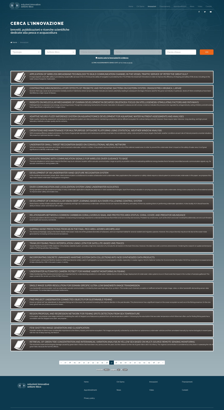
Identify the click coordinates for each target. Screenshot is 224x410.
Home (14, 42)
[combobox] (25, 52)
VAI (206, 52)
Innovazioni (24, 42)
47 (158, 362)
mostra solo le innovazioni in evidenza (112, 58)
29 (74, 362)
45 (149, 362)
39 (121, 362)
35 (102, 362)
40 (126, 362)
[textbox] (25, 52)
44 (144, 362)
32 (88, 362)
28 (70, 362)
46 (154, 362)
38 (116, 362)
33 (93, 362)
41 (130, 362)
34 (97, 362)
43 (139, 362)
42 (135, 362)
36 (107, 362)
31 (84, 362)
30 (79, 362)
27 (65, 362)
